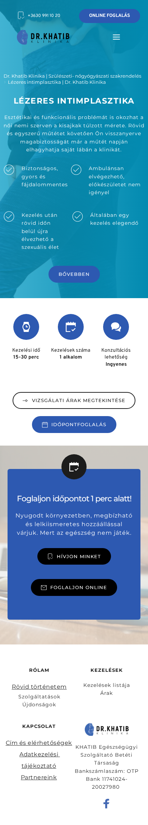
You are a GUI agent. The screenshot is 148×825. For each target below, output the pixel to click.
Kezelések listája (106, 685)
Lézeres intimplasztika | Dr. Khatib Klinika (57, 82)
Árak (106, 693)
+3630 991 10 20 (44, 16)
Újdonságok (39, 704)
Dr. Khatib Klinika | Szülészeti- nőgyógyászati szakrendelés (72, 76)
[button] (116, 37)
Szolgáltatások (39, 696)
